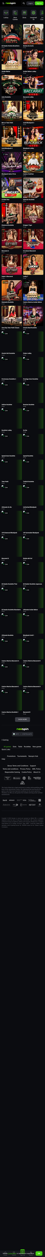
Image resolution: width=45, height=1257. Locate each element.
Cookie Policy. (12, 1253)
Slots (14, 747)
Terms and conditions (10, 769)
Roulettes (27, 747)
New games (37, 747)
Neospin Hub (33, 756)
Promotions (11, 756)
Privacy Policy (25, 769)
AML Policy (36, 769)
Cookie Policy (27, 772)
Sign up (39, 3)
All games (7, 747)
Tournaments (22, 756)
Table (20, 747)
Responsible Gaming (12, 772)
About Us (36, 772)
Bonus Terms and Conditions (18, 766)
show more (22, 719)
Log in (31, 3)
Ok (39, 1253)
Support (33, 766)
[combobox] (22, 15)
